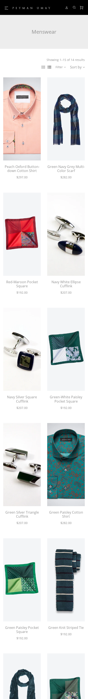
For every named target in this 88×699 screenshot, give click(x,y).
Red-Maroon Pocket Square (22, 284)
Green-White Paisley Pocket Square (66, 399)
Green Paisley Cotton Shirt (66, 514)
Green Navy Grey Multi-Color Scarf (66, 168)
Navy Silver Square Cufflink (22, 399)
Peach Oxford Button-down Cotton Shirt (22, 168)
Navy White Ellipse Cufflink (66, 284)
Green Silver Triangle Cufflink (22, 514)
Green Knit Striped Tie (66, 627)
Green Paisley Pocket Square (22, 629)
